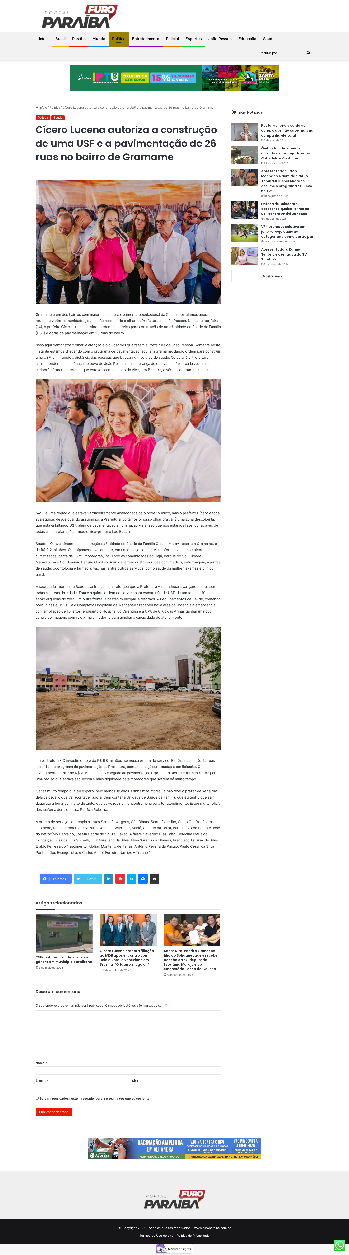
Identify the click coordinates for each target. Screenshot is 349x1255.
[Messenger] (143, 879)
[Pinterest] (120, 879)
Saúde (268, 38)
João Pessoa (220, 38)
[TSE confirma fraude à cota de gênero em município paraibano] (64, 933)
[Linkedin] (108, 879)
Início (44, 38)
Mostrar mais (272, 276)
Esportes (193, 38)
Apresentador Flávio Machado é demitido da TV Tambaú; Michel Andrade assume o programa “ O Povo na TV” (286, 181)
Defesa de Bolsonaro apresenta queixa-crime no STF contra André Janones (285, 208)
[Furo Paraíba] (79, 17)
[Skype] (131, 879)
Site (135, 1081)
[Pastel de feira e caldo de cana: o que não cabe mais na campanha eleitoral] (244, 132)
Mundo (98, 38)
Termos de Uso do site (156, 1235)
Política (118, 38)
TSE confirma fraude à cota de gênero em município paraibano (64, 959)
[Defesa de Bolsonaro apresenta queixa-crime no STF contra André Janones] (244, 210)
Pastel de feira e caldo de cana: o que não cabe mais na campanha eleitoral (287, 130)
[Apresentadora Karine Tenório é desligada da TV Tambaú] (244, 256)
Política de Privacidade (193, 1235)
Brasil (60, 38)
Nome (41, 1063)
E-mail (42, 1081)
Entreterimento (145, 38)
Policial (172, 38)
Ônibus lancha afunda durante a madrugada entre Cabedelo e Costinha (286, 153)
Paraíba (79, 38)
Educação (247, 38)
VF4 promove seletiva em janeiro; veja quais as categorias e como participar (287, 231)
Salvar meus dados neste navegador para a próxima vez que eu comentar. (95, 1098)
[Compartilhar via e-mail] (154, 879)
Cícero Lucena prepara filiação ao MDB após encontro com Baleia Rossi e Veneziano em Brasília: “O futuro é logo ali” (127, 957)
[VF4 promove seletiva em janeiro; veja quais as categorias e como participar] (244, 233)
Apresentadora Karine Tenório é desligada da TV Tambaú (284, 254)
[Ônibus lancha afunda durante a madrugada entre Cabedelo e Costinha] (244, 155)
